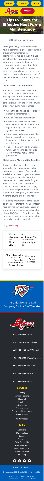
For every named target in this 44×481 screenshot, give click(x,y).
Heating (14, 225)
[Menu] (39, 11)
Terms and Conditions (28, 479)
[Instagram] (19, 460)
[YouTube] (24, 460)
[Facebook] (14, 460)
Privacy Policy (13, 479)
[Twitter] (29, 460)
